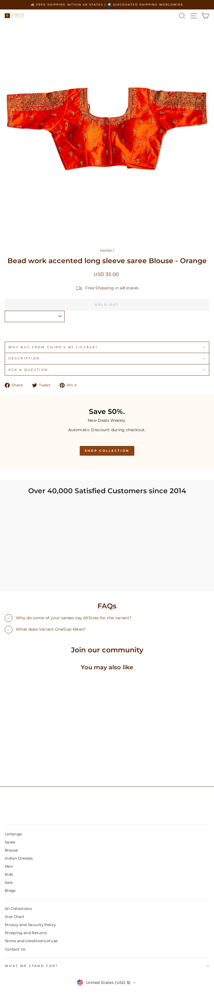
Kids (9, 874)
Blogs (10, 891)
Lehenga (13, 834)
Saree (10, 842)
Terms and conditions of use (31, 941)
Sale (9, 882)
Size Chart (14, 917)
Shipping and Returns (26, 933)
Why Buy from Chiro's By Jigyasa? (53, 347)
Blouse (11, 850)
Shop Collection (107, 451)
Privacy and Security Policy (30, 925)
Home (106, 250)
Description (24, 358)
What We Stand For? (31, 966)
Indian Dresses (19, 858)
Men (9, 866)
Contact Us (15, 949)
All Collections (18, 909)
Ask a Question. (29, 370)
